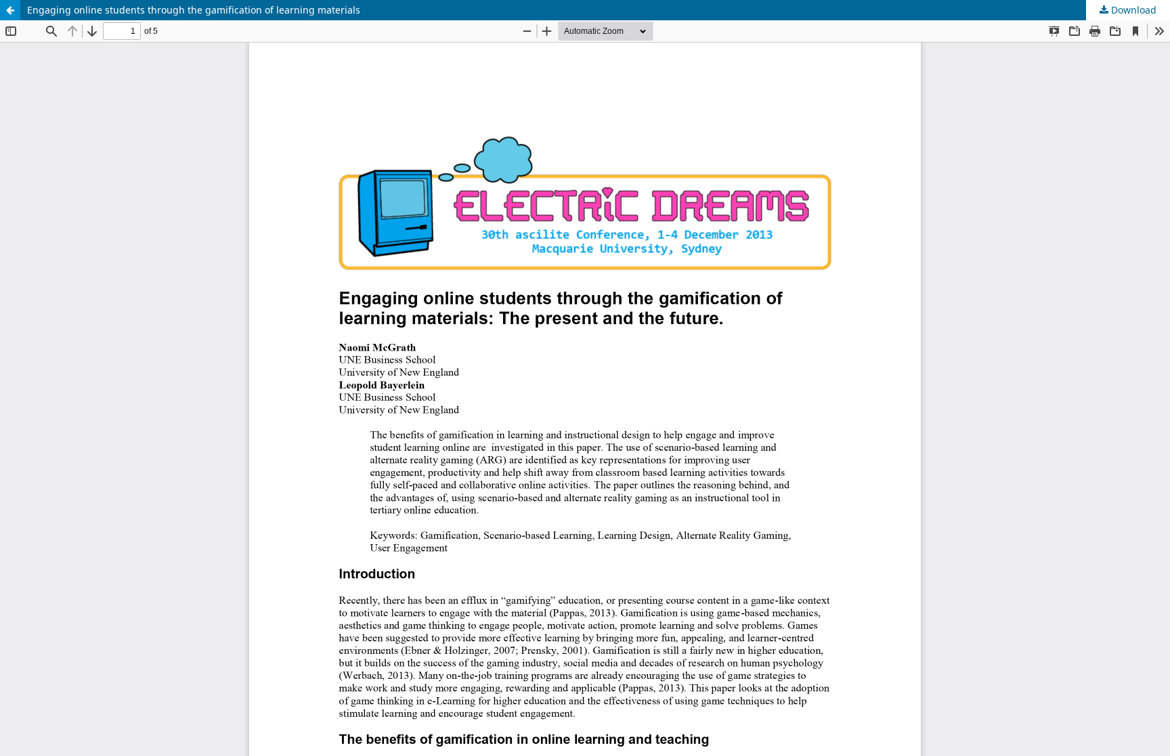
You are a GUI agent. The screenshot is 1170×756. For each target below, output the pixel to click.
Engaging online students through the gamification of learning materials (193, 9)
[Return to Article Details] (10, 10)
